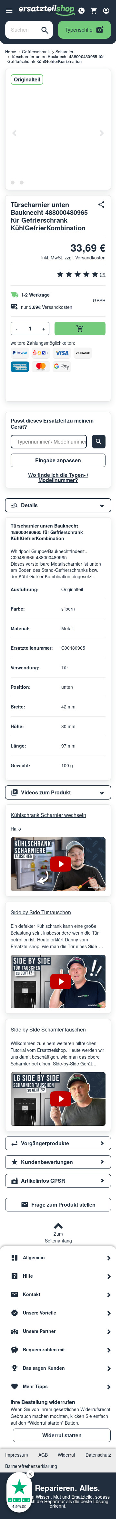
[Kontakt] (109, 1294)
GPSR (99, 300)
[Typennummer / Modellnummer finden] (99, 441)
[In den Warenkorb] (80, 328)
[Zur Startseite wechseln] (47, 10)
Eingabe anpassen (58, 460)
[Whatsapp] (81, 10)
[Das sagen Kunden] (109, 1368)
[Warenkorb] (94, 11)
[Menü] (9, 10)
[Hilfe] (109, 1276)
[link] (58, 1204)
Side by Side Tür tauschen (41, 912)
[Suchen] (45, 30)
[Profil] (106, 11)
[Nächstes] (102, 133)
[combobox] (21, 30)
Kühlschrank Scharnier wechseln (48, 815)
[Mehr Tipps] (109, 1386)
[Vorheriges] (14, 133)
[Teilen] (102, 204)
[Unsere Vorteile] (109, 1313)
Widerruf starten (62, 1435)
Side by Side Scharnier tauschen (48, 1029)
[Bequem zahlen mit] (109, 1350)
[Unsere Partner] (109, 1331)
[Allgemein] (109, 1257)
